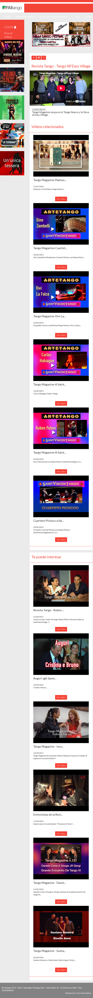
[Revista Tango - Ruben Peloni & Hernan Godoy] (61, 586)
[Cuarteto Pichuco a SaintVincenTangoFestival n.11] (61, 496)
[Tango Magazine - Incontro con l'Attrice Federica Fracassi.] (61, 722)
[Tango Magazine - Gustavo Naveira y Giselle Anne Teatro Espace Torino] (61, 927)
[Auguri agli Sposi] (61, 654)
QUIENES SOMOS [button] (24, 16)
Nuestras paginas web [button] (52, 16)
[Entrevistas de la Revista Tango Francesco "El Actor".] (61, 790)
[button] (61, 156)
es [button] (76, 16)
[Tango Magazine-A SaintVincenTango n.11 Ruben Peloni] (61, 428)
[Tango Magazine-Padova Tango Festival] (61, 156)
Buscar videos (8, 34)
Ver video (61, 199)
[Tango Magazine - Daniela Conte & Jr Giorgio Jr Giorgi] (61, 858)
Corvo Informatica (83, 993)
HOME (8, 16)
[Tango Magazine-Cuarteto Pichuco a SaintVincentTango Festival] (61, 224)
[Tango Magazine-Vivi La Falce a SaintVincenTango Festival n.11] (61, 292)
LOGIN (87, 16)
